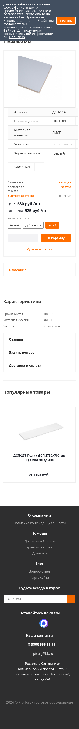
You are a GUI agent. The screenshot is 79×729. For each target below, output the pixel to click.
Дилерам (39, 553)
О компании (39, 515)
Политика (17, 37)
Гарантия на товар (39, 547)
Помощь (39, 533)
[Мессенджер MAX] (44, 623)
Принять (66, 20)
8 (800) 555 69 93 (42, 644)
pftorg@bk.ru (43, 653)
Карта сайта (39, 577)
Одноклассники (33, 623)
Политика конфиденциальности (39, 523)
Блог (39, 563)
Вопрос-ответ (39, 571)
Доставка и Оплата (40, 541)
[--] (39, 78)
